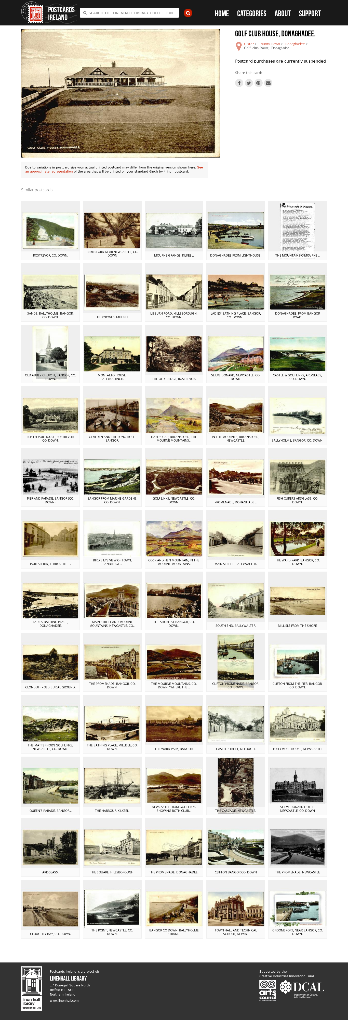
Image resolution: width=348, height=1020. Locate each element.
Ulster (249, 43)
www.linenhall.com (64, 1000)
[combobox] (129, 13)
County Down (269, 43)
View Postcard (50, 231)
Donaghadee (295, 43)
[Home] (32, 12)
